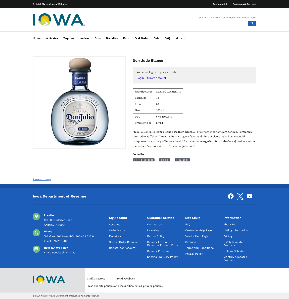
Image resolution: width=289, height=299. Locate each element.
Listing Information (235, 230)
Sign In (203, 18)
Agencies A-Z (220, 4)
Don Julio (182, 160)
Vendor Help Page (196, 236)
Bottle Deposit (143, 160)
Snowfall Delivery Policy (162, 256)
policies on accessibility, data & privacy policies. (133, 286)
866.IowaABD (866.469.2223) (75, 236)
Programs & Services (244, 4)
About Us (229, 224)
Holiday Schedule (234, 251)
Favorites (115, 236)
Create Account (156, 78)
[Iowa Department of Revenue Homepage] (59, 20)
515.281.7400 (60, 241)
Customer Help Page (198, 230)
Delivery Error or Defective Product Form (232, 18)
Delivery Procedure (159, 251)
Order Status (117, 230)
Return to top (42, 179)
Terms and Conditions (199, 247)
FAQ (187, 224)
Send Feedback (126, 278)
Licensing (153, 230)
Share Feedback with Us (59, 252)
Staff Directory (96, 278)
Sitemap (190, 242)
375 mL (165, 160)
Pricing (227, 236)
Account (114, 224)
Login (140, 78)
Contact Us (154, 224)
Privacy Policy (194, 253)
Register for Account (122, 247)
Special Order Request (123, 242)
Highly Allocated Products (233, 243)
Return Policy (156, 236)
